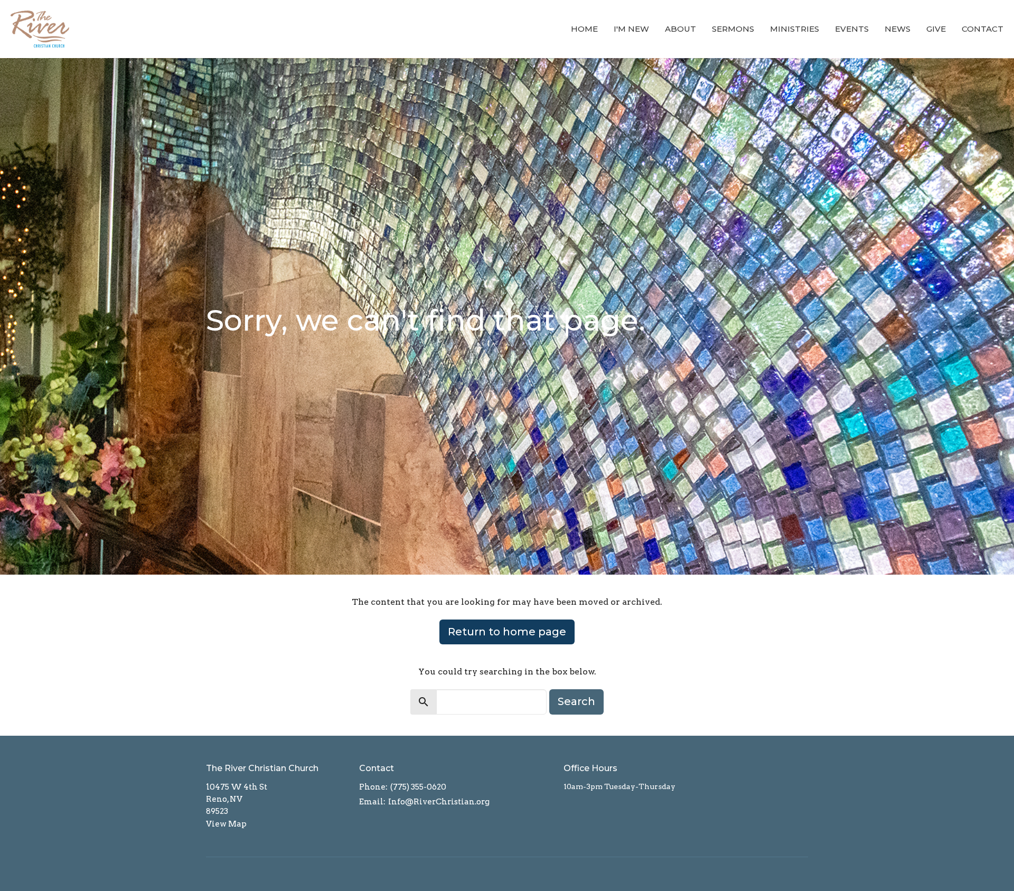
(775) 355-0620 (418, 787)
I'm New (631, 29)
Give (936, 29)
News (897, 29)
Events (852, 29)
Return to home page (507, 631)
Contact (982, 29)
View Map (226, 824)
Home (584, 29)
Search (576, 701)
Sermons (733, 29)
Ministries (794, 29)
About (680, 29)
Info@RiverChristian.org (439, 801)
